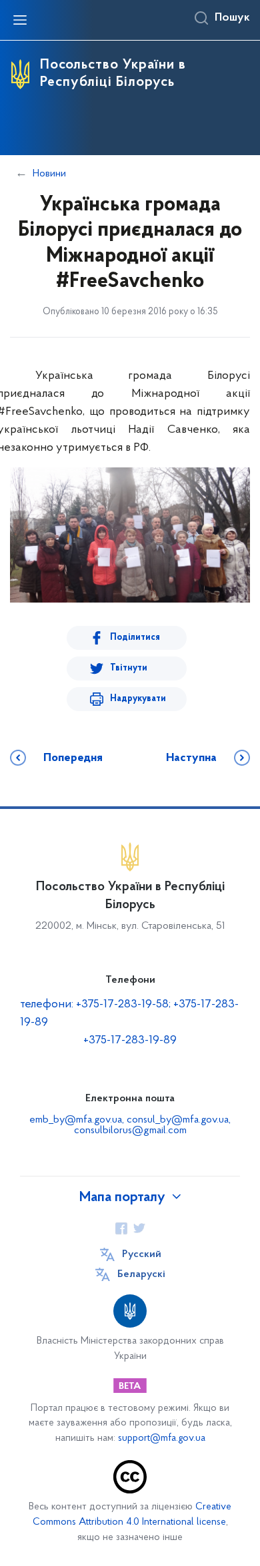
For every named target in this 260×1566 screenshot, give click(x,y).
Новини (49, 173)
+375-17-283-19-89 (130, 1041)
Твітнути (128, 668)
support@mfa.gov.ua (161, 1438)
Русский (141, 1254)
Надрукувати (138, 699)
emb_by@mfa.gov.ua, (78, 1120)
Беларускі (141, 1274)
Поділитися (135, 638)
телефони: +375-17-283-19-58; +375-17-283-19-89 (129, 1014)
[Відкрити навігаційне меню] (20, 20)
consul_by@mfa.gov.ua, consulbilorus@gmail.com (152, 1125)
